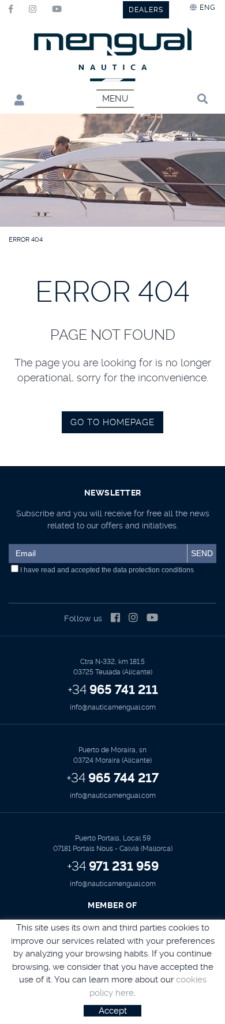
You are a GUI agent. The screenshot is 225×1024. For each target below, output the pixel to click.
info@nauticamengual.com (113, 707)
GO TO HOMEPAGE (112, 422)
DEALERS (146, 10)
